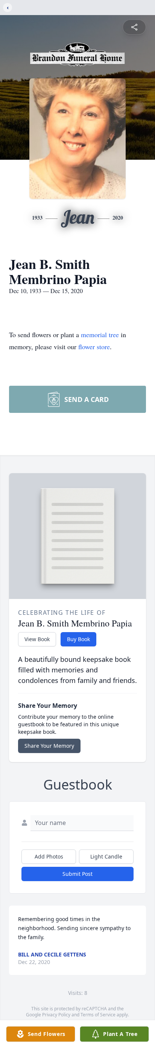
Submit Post (77, 873)
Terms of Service (98, 1014)
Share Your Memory (49, 745)
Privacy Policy (56, 1014)
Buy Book (78, 639)
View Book (37, 639)
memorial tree (100, 334)
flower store (94, 346)
